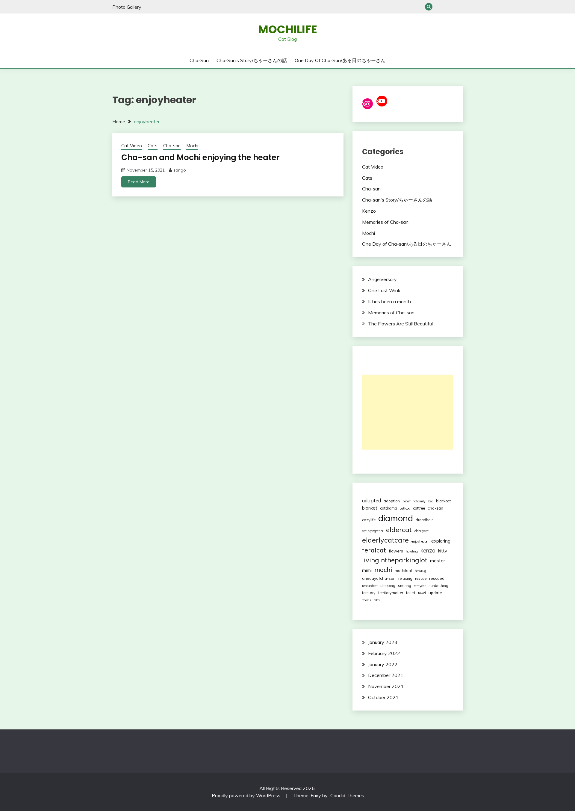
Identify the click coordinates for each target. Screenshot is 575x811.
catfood (405, 508)
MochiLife (287, 29)
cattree (419, 508)
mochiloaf (403, 570)
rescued (436, 578)
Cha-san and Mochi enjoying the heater (200, 157)
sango (179, 170)
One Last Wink (384, 290)
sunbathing (438, 585)
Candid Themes (347, 795)
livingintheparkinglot (394, 560)
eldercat (399, 529)
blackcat (443, 500)
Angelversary (382, 279)
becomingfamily (414, 501)
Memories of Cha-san (385, 222)
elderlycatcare (385, 539)
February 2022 (384, 653)
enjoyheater (420, 541)
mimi (367, 570)
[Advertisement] (407, 412)
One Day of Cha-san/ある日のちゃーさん (459, 6)
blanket (369, 508)
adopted (371, 500)
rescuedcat (370, 586)
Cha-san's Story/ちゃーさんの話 (397, 200)
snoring (404, 585)
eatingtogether (372, 531)
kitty (442, 551)
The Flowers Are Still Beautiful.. (401, 324)
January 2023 (382, 642)
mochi (383, 569)
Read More (138, 181)
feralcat (374, 550)
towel (422, 593)
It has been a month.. (390, 301)
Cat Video (131, 145)
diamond (395, 518)
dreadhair (424, 519)
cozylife (369, 519)
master (437, 561)
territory (369, 592)
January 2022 (382, 664)
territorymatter (390, 592)
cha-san (435, 507)
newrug (420, 571)
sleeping (387, 585)
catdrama (388, 508)
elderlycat (421, 531)
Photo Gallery (126, 7)
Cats (153, 145)
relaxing (405, 578)
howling (412, 551)
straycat (420, 586)
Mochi (192, 145)
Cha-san (439, 6)
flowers (396, 550)
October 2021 (383, 697)
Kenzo (369, 211)
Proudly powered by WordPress (247, 795)
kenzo (427, 550)
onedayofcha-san (379, 578)
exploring (440, 541)
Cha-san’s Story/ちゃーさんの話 (449, 6)
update (435, 592)
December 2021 (385, 675)
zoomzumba (371, 600)
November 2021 (386, 686)
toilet (410, 592)
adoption (392, 500)
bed (430, 501)
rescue (420, 578)
